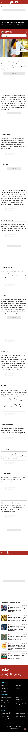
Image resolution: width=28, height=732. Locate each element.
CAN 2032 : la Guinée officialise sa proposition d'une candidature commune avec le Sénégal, (17, 638)
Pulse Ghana (4, 716)
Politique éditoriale (21, 704)
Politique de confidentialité (5, 701)
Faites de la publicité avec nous (20, 699)
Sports (18, 688)
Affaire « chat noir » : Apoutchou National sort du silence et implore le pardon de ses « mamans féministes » (17, 628)
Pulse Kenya (4, 719)
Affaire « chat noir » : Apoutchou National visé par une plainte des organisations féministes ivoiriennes (17, 609)
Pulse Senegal (20, 716)
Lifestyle (5, 6)
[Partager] (25, 32)
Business (18, 685)
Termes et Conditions (4, 706)
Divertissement (5, 688)
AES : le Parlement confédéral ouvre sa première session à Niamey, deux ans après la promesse (16, 657)
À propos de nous (6, 697)
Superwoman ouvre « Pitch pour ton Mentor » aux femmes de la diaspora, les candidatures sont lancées (16, 647)
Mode (10, 6)
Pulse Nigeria (4, 713)
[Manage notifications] (25, 729)
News (9, 605)
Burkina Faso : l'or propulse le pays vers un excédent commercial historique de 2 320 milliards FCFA (17, 619)
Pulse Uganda (20, 713)
